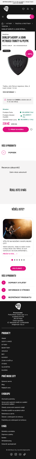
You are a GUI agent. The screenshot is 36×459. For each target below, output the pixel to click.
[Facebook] (11, 454)
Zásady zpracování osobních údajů (13, 407)
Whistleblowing (7, 441)
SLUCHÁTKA (6, 367)
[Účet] (28, 9)
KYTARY (9, 23)
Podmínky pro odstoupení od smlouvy (14, 420)
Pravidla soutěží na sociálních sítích (13, 410)
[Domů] (2, 23)
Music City (14, 450)
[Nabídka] (3, 16)
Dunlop (7, 45)
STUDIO (4, 363)
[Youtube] (20, 454)
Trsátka (5, 26)
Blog (3, 384)
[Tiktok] (24, 454)
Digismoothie (26, 450)
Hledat (4, 338)
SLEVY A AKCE (7, 341)
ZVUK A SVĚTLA (7, 360)
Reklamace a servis (8, 413)
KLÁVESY (5, 357)
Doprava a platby (7, 434)
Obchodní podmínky (8, 399)
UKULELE (5, 351)
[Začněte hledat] (32, 17)
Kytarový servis (7, 381)
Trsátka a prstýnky (23, 23)
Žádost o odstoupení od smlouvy (12, 417)
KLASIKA (5, 370)
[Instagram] (16, 454)
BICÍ (3, 354)
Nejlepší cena (6, 387)
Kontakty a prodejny (8, 431)
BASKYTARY (6, 348)
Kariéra (4, 437)
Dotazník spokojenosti (9, 444)
